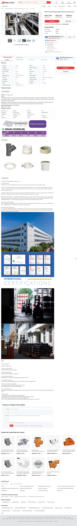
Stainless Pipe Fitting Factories (34, 507)
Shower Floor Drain (50, 502)
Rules (75, 6)
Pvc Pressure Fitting (16, 510)
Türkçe (62, 518)
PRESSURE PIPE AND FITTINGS (44, 486)
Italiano (32, 518)
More (2, 513)
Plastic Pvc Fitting (58, 507)
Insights (69, 517)
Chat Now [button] (69, 21)
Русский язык (28, 518)
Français (22, 518)
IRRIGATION (59, 490)
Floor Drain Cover (32, 8)
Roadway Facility (15, 502)
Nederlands (41, 518)
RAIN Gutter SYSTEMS (42, 488)
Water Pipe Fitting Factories (47, 507)
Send (11, 425)
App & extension (62, 6)
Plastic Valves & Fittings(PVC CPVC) (26, 486)
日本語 (52, 518)
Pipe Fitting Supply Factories (20, 507)
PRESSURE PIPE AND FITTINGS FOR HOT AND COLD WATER (12, 488)
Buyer (49, 6)
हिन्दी (54, 518)
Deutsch (36, 518)
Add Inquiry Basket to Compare (22, 44)
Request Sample (65, 24)
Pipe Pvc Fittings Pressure (27, 510)
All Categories (5, 6)
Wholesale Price (40, 517)
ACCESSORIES (4, 490)
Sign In (46, 51)
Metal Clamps (22, 490)
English (10, 518)
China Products (15, 517)
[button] (50, 60)
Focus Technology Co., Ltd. (30, 521)
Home (2, 8)
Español (14, 518)
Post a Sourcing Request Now (36, 425)
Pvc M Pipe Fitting (67, 507)
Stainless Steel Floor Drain (43, 490)
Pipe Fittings (23, 502)
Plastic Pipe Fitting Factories (7, 507)
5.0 (61, 59)
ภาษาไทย (58, 518)
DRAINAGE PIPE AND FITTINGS (26, 488)
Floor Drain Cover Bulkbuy (39, 510)
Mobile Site (64, 517)
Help (55, 6)
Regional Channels (53, 517)
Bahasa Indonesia (72, 518)
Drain (27, 8)
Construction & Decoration (9, 8)
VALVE (2, 486)
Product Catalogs (18, 483)
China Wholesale (33, 517)
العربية (45, 518)
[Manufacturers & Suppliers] (7, 2)
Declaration (51, 521)
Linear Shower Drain (32, 502)
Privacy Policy (56, 521)
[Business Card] (74, 62)
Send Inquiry (52, 21)
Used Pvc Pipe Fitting (6, 510)
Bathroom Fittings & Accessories (19, 8)
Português (18, 518)
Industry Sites (46, 517)
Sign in (74, 3)
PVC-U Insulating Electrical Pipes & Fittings (65, 488)
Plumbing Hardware (6, 502)
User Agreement (45, 521)
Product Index (59, 517)
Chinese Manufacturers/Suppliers (24, 517)
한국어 (48, 518)
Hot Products (9, 517)
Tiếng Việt (66, 518)
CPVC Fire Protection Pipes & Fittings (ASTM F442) (66, 486)
